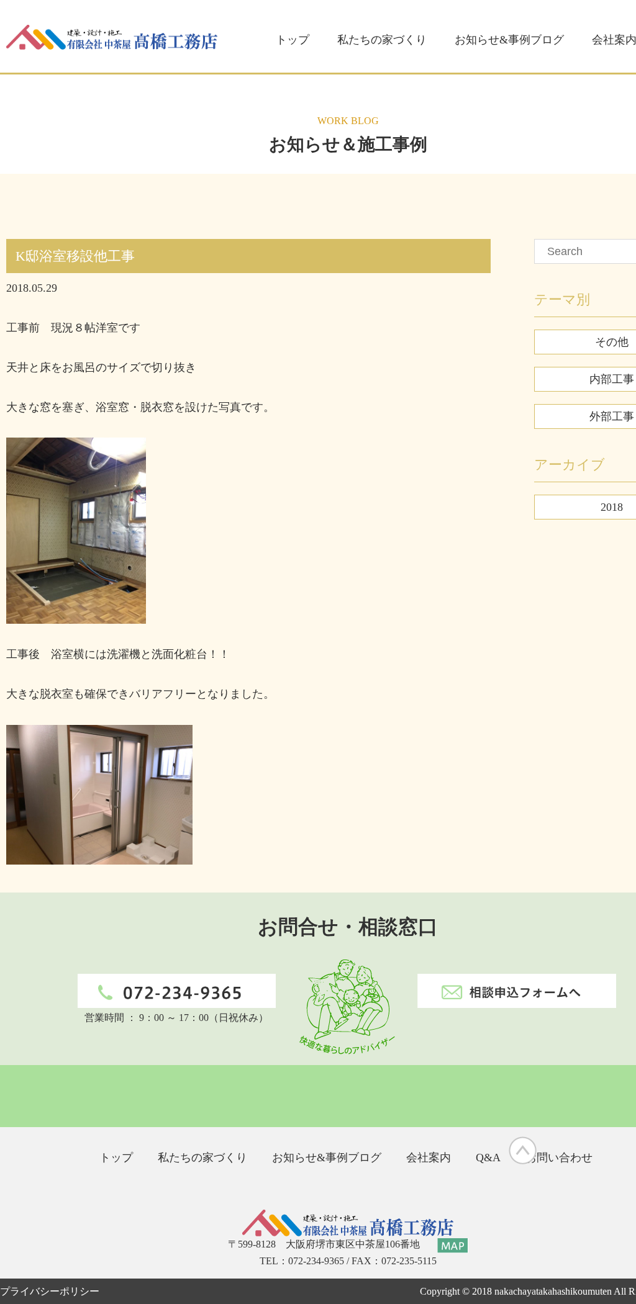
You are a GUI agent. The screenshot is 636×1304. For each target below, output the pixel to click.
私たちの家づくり (382, 40)
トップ (292, 40)
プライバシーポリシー (49, 1291)
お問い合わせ (559, 1157)
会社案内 (428, 1157)
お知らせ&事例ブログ (509, 40)
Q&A (488, 1157)
